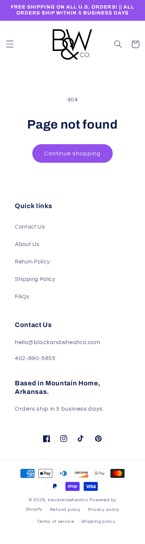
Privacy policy (103, 510)
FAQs (22, 296)
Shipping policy (98, 521)
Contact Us (30, 227)
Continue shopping (72, 153)
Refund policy (65, 510)
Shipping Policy (35, 279)
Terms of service (55, 521)
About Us (27, 244)
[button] (9, 44)
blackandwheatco (68, 500)
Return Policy (32, 262)
